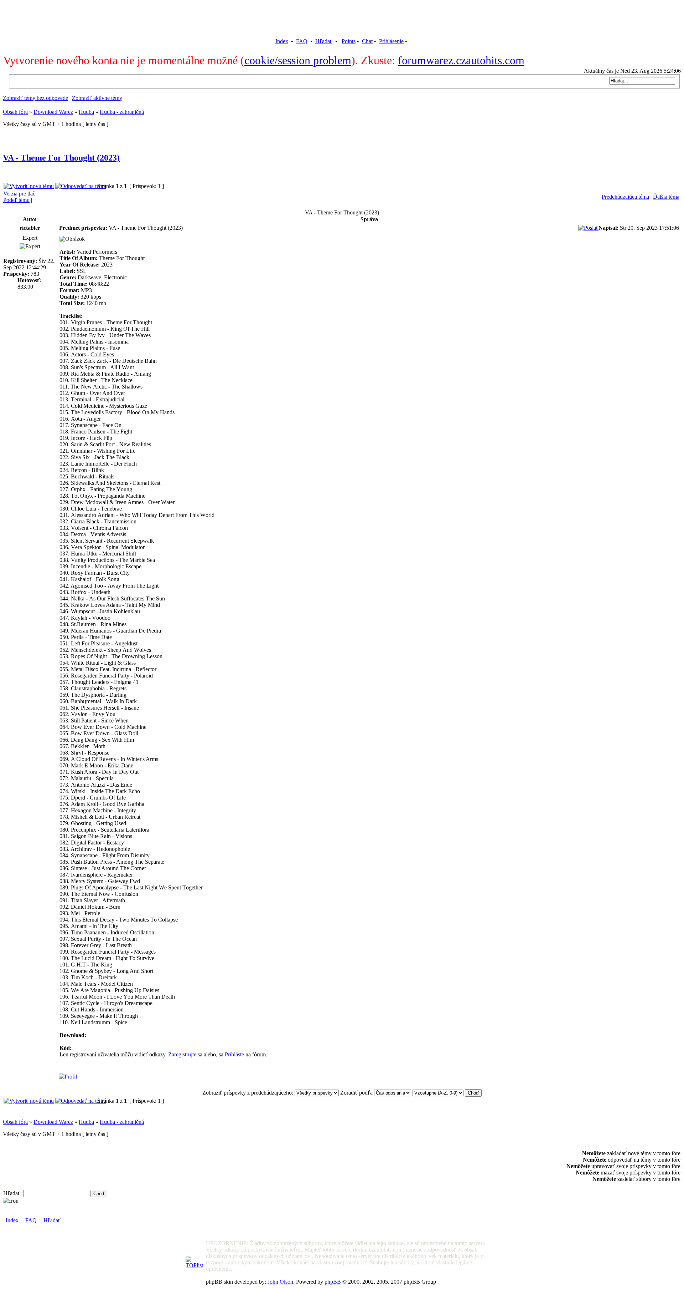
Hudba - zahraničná (122, 112)
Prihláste (234, 1054)
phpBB (333, 1282)
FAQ (301, 41)
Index (281, 41)
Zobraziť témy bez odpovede (35, 98)
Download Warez (53, 112)
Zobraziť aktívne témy (97, 98)
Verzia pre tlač (19, 194)
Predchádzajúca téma (625, 197)
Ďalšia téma (666, 197)
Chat (367, 41)
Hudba (86, 112)
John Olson (280, 1282)
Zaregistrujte (182, 1054)
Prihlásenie (391, 41)
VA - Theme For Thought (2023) (61, 157)
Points (349, 41)
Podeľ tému (16, 200)
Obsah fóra (15, 112)
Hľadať (323, 41)
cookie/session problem (297, 60)
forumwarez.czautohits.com (461, 60)
